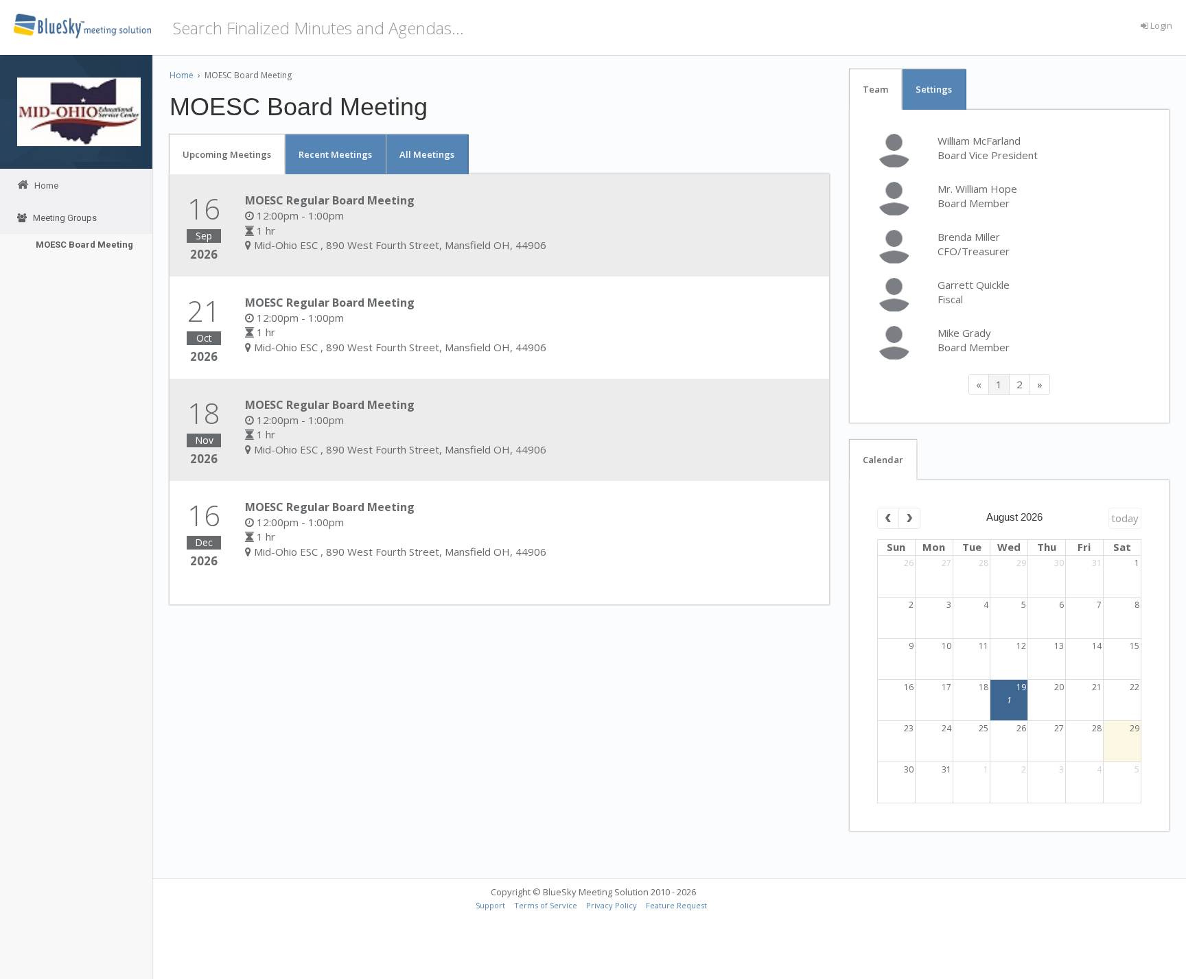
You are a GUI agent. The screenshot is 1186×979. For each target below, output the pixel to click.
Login (1160, 25)
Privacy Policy (611, 905)
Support (490, 905)
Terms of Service (545, 905)
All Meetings (426, 154)
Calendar (883, 459)
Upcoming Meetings (227, 154)
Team (875, 89)
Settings (934, 89)
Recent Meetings (335, 154)
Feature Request (676, 905)
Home (182, 75)
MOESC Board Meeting (84, 244)
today (1125, 518)
